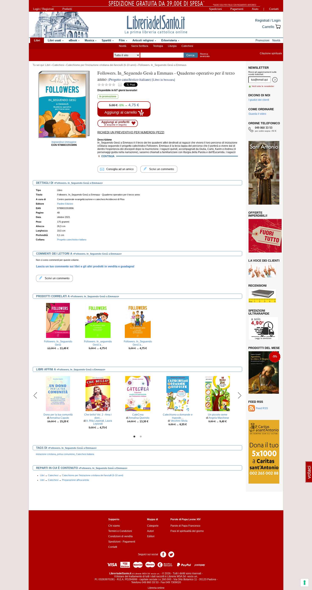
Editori (151, 536)
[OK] (274, 79)
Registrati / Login (268, 20)
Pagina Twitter (171, 554)
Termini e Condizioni (120, 531)
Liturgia (172, 46)
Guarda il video (257, 113)
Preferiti (67, 9)
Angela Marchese (219, 417)
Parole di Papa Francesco (185, 525)
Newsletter (258, 67)
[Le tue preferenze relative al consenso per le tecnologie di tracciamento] (305, 583)
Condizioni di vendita (120, 536)
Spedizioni (215, 9)
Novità (122, 46)
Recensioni (257, 285)
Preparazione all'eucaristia (75, 480)
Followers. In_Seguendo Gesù (58, 343)
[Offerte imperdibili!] (266, 235)
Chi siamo (114, 525)
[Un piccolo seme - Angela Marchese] (217, 393)
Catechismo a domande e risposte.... (178, 416)
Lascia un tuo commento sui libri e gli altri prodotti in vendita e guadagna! (85, 266)
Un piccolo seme (217, 414)
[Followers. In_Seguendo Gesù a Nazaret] (137, 320)
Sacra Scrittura (139, 46)
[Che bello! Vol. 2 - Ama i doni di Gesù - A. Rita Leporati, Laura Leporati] (98, 393)
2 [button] (141, 437)
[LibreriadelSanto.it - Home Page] (156, 24)
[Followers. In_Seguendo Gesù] (58, 320)
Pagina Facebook (163, 554)
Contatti (274, 9)
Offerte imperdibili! (257, 214)
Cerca (190, 55)
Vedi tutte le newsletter (263, 86)
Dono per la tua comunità (58, 414)
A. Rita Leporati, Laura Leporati (99, 422)
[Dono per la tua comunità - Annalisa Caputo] (58, 393)
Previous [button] (35, 395)
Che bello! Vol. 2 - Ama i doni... (98, 416)
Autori (150, 531)
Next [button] (239, 395)
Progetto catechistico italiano (71, 239)
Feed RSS (255, 401)
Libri (47, 65)
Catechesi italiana (85, 454)
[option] (58, 331)
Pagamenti (236, 9)
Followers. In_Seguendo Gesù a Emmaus (162, 65)
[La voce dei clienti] (262, 270)
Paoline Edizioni (65, 203)
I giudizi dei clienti (259, 99)
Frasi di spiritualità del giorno (187, 531)
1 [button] (134, 437)
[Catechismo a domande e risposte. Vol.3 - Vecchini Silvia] (177, 393)
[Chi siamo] (59, 25)
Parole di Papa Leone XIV (185, 519)
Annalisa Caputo (59, 417)
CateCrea (137, 414)
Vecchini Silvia (179, 420)
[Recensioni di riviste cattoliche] (262, 295)
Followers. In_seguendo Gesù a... (98, 343)
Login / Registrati (43, 9)
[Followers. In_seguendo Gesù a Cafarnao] (98, 320)
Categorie (153, 525)
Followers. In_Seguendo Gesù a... (138, 343)
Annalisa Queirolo (139, 417)
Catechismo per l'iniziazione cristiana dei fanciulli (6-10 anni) (101, 65)
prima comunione (66, 454)
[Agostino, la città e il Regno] (263, 372)
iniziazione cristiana (46, 454)
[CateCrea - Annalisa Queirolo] (137, 393)
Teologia (158, 46)
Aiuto (255, 9)
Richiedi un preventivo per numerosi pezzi (130, 132)
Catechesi (187, 46)
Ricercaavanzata (204, 55)
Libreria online (156, 587)
